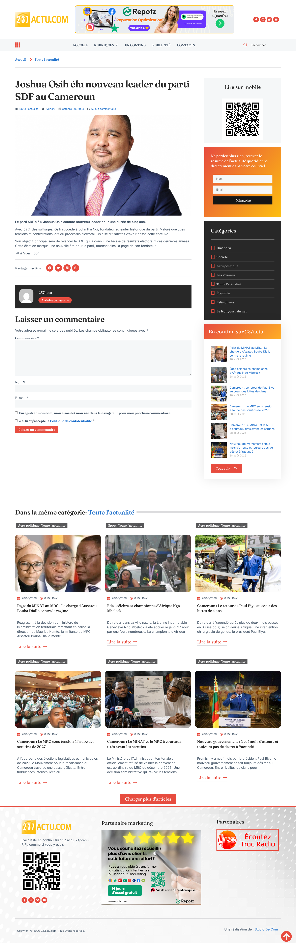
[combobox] (260, 45)
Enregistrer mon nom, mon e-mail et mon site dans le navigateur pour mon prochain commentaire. (95, 413)
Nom (20, 382)
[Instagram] (263, 19)
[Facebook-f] (256, 19)
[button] (49, 268)
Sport (112, 525)
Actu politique (28, 525)
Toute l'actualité (46, 59)
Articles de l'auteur (55, 300)
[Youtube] (276, 19)
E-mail (21, 398)
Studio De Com (267, 929)
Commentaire (27, 338)
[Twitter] (269, 19)
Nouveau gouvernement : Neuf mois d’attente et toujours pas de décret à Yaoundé (251, 447)
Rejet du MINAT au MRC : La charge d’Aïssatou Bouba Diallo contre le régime (250, 351)
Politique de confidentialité (71, 421)
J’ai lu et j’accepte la (57, 421)
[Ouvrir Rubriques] (116, 45)
